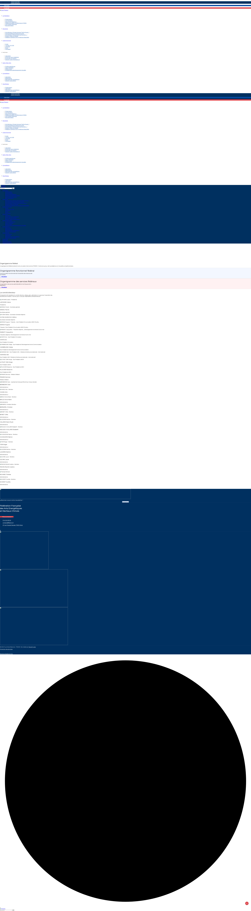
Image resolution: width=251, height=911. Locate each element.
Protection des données (6, 649)
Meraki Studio (32, 647)
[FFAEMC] (2, 185)
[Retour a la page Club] (247, 903)
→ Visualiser (3, 276)
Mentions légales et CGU (6, 653)
